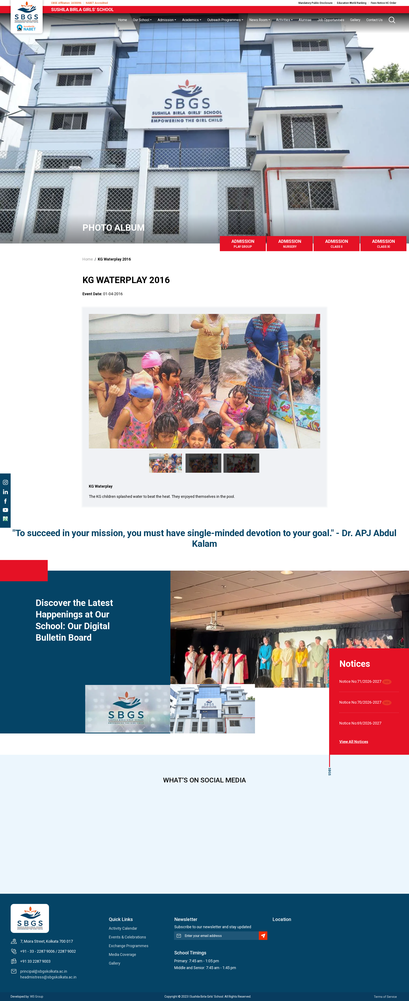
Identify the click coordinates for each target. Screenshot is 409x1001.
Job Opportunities (330, 20)
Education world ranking (351, 3)
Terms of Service (385, 996)
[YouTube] (5, 510)
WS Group (36, 996)
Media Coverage (122, 954)
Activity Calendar (123, 928)
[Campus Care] (5, 518)
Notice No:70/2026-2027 (360, 702)
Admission (242, 243)
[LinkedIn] (5, 491)
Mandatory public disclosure (315, 3)
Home (87, 259)
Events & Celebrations (127, 937)
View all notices (353, 741)
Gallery (114, 963)
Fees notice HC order (383, 3)
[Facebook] (5, 501)
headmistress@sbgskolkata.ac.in (48, 977)
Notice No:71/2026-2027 (360, 681)
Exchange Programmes (128, 946)
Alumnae (305, 20)
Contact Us (374, 20)
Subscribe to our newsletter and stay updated (212, 927)
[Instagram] (5, 482)
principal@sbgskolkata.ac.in (43, 971)
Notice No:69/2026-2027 (360, 723)
